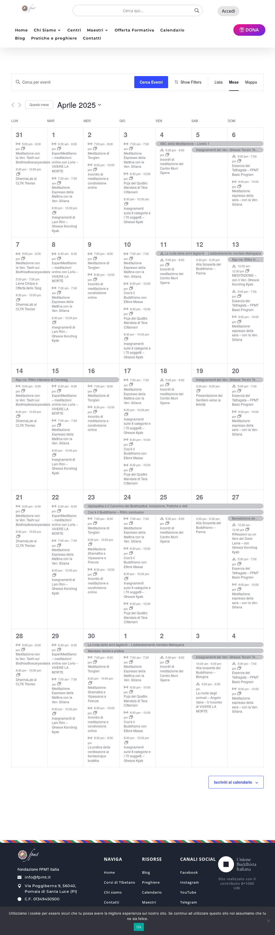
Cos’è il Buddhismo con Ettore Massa (135, 297)
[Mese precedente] (12, 105)
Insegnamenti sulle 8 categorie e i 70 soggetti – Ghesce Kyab (137, 215)
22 (55, 496)
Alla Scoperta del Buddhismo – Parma (208, 268)
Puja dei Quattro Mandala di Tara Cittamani (135, 187)
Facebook (189, 872)
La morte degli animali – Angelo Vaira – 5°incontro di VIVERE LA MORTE (209, 702)
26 (199, 496)
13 (235, 244)
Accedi (228, 11)
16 (91, 370)
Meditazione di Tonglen (98, 155)
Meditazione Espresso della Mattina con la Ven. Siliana (63, 194)
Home (21, 30)
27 (235, 496)
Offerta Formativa (134, 30)
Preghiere (151, 882)
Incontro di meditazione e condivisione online (98, 181)
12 (199, 244)
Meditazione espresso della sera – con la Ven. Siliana (245, 197)
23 (91, 496)
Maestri (95, 30)
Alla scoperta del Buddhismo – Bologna (208, 672)
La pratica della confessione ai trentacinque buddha (99, 754)
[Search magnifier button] (196, 10)
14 (19, 370)
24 (127, 496)
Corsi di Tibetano (119, 882)
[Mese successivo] (19, 105)
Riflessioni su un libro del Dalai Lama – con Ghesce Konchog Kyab (244, 543)
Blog (20, 38)
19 (199, 370)
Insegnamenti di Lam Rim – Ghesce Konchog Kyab (64, 224)
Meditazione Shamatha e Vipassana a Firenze (97, 556)
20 (235, 370)
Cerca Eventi (151, 82)
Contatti (92, 38)
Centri (74, 30)
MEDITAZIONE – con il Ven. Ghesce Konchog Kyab (245, 279)
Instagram (189, 882)
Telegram (188, 902)
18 (163, 370)
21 (19, 496)
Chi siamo (113, 892)
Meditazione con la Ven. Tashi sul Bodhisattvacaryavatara (33, 157)
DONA (252, 30)
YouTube (188, 892)
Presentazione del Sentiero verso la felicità (209, 399)
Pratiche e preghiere (54, 38)
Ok (138, 927)
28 (19, 635)
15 (55, 370)
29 (55, 635)
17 (127, 370)
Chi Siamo (45, 30)
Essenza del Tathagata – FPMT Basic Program (245, 170)
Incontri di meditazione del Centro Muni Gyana (171, 166)
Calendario (172, 30)
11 (163, 244)
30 (91, 635)
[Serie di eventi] (23, 149)
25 (163, 496)
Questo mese (39, 104)
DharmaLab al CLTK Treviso (26, 180)
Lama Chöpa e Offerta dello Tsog (28, 285)
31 (19, 134)
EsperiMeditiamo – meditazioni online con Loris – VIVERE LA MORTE (65, 162)
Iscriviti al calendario (233, 782)
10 (127, 244)
